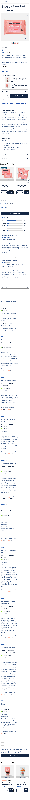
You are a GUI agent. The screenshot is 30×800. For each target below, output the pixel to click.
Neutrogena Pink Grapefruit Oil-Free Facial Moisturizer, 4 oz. (18, 79)
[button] (7, 174)
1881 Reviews (24, 182)
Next (2, 744)
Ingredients (5, 154)
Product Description (8, 110)
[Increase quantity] (7, 95)
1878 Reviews (11, 52)
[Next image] (20, 43)
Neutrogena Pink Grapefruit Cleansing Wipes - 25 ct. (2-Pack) (7, 186)
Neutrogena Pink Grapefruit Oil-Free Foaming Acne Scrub (7, 783)
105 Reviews (8, 182)
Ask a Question (15, 755)
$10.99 (5, 71)
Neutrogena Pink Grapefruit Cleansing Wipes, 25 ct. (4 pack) (22, 186)
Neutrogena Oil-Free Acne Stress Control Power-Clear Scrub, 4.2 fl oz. (21, 783)
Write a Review (15, 213)
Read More (4, 66)
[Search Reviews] (28, 287)
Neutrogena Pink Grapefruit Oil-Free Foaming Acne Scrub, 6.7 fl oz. (19, 84)
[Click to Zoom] (26, 39)
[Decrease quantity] (3, 95)
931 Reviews (24, 780)
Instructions (5, 158)
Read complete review (7, 255)
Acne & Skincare (6, 1)
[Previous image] (10, 43)
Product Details (6, 138)
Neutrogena (10, 10)
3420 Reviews (9, 780)
